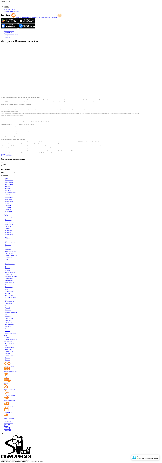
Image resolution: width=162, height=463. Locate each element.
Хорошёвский (9, 295)
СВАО (6, 178)
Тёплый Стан (9, 355)
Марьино (7, 331)
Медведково (8, 199)
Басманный (8, 220)
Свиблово (8, 207)
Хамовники (8, 230)
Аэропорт (8, 270)
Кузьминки (8, 326)
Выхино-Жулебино (10, 333)
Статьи (6, 426)
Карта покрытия (8, 423)
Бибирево (7, 186)
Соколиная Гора (9, 261)
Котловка (7, 360)
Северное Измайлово (11, 255)
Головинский (9, 278)
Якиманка (8, 232)
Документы (7, 430)
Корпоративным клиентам (11, 11)
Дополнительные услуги (11, 34)
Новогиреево (8, 253)
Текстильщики (9, 322)
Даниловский (9, 305)
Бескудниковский (10, 272)
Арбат (6, 215)
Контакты (7, 424)
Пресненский (9, 224)
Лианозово (8, 190)
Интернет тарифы (9, 31)
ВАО (5, 241)
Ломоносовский (9, 347)
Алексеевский (9, 182)
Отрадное (7, 203)
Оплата (6, 35)
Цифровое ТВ (8, 32)
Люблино (7, 329)
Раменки (7, 337)
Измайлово (8, 249)
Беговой (7, 268)
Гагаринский (8, 303)
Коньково (7, 353)
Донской (7, 308)
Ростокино (8, 205)
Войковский (8, 274)
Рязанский (8, 320)
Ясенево (7, 358)
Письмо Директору (6, 155)
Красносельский (9, 222)
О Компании (7, 421)
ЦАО (5, 214)
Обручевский (9, 351)
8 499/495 (21, 17)
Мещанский (8, 217)
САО (5, 266)
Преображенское (10, 264)
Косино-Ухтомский (10, 251)
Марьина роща (9, 197)
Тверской (7, 228)
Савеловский (8, 287)
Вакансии (7, 427)
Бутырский (8, 188)
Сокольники (8, 257)
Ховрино (7, 293)
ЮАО (5, 300)
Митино (7, 238)
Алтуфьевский (9, 180)
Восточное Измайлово (11, 242)
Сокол (6, 289)
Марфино (7, 194)
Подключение (31, 17)
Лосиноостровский (10, 192)
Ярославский (8, 211)
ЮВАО (6, 314)
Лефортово (8, 316)
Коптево (7, 285)
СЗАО (6, 237)
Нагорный (8, 310)
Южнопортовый (9, 324)
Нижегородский (9, 318)
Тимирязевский (9, 291)
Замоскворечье (9, 234)
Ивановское (8, 247)
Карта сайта (7, 429)
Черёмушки (8, 349)
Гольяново (8, 245)
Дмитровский (9, 280)
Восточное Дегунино (11, 276)
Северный (8, 209)
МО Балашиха (8, 341)
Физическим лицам (9, 9)
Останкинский (9, 201)
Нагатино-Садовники (11, 312)
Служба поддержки (51, 17)
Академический (9, 301)
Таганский (8, 226)
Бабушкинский (9, 184)
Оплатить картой (6, 154)
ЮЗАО (6, 345)
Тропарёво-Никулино (11, 339)
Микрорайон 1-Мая (10, 343)
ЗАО (5, 335)
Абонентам (7, 37)
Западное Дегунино (10, 297)
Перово (7, 259)
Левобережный (9, 282)
